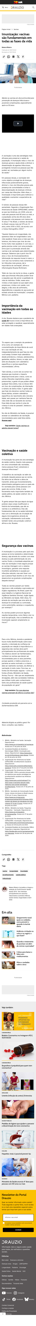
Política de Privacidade (9, 1311)
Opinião (10, 1280)
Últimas (4, 1280)
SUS (24, 1271)
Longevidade (6, 1267)
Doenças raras (6, 1264)
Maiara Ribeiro (7, 47)
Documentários (7, 1283)
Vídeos (17, 1280)
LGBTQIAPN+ (23, 1264)
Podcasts (24, 1280)
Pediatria (15, 1267)
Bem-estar (5, 1260)
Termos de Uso (7, 1314)
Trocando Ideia (18, 1283)
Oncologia (22, 1267)
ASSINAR (18, 1230)
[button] (4, 57)
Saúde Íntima (6, 1271)
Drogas (15, 1264)
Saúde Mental (16, 1271)
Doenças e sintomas (16, 1260)
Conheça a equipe (8, 1308)
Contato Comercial (8, 1305)
